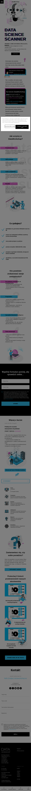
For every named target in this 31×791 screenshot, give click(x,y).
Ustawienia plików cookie (10, 126)
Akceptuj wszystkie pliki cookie (22, 127)
